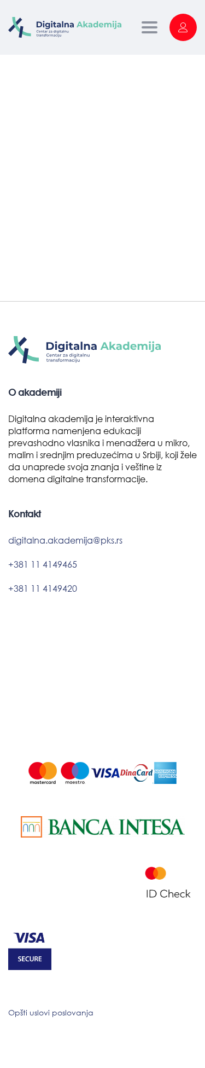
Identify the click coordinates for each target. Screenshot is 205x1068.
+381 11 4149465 (42, 564)
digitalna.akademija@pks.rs (65, 540)
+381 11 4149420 (42, 588)
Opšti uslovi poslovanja (50, 1012)
